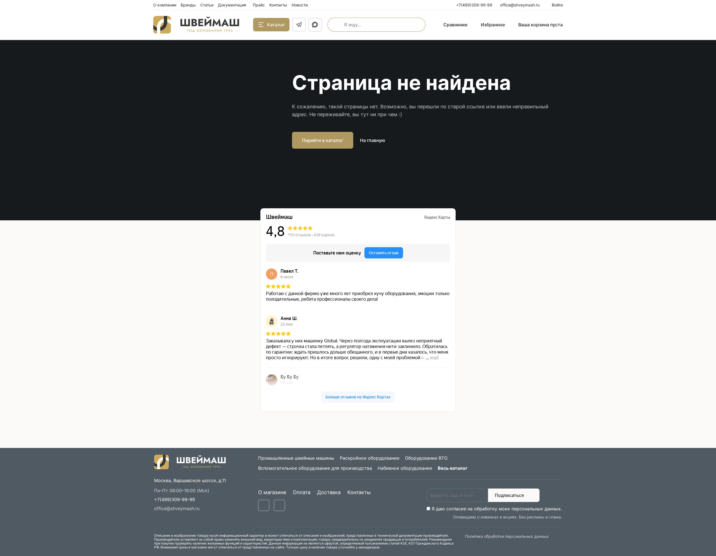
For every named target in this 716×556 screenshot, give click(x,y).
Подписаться (509, 495)
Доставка (329, 492)
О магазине (272, 492)
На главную (372, 140)
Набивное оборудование (405, 468)
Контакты (359, 492)
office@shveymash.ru (176, 508)
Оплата (301, 492)
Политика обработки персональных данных (507, 536)
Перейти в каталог (322, 140)
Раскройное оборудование (369, 458)
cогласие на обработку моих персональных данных (503, 508)
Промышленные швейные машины (296, 458)
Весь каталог (452, 468)
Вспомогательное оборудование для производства (315, 468)
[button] (174, 499)
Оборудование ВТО (426, 458)
